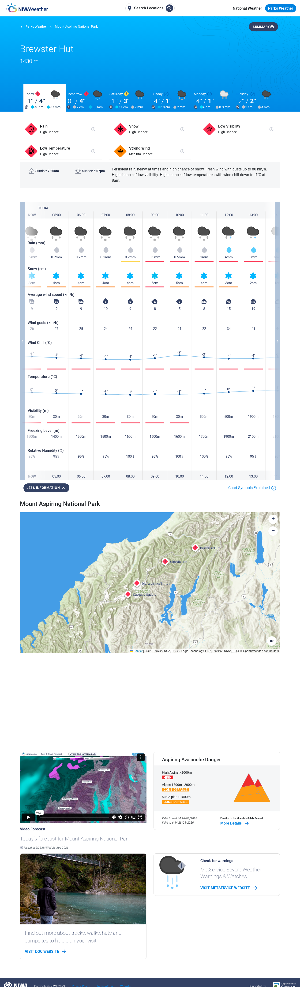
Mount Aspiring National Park (76, 26)
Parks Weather (280, 8)
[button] (195, 548)
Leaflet (137, 651)
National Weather (247, 8)
